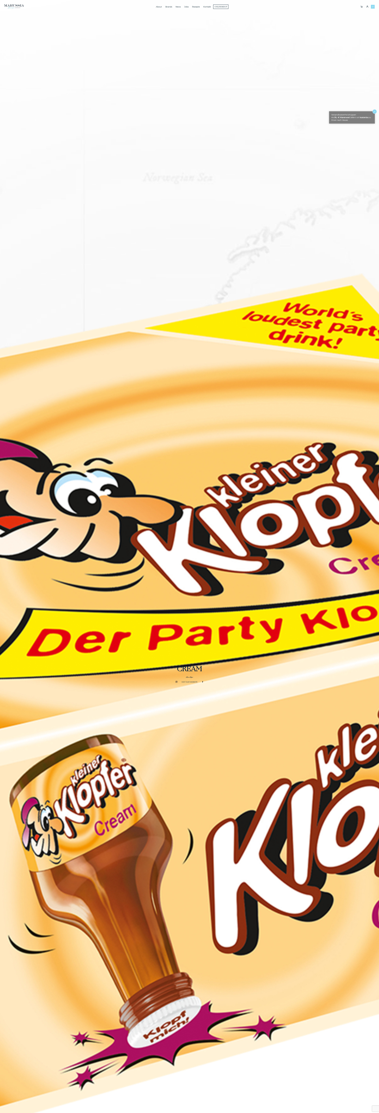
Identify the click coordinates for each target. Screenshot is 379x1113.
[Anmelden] (367, 6)
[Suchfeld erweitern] (373, 7)
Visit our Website (189, 682)
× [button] (374, 111)
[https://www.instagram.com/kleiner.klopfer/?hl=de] (176, 682)
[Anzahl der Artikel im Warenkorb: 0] (361, 6)
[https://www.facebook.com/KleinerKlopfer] (203, 682)
